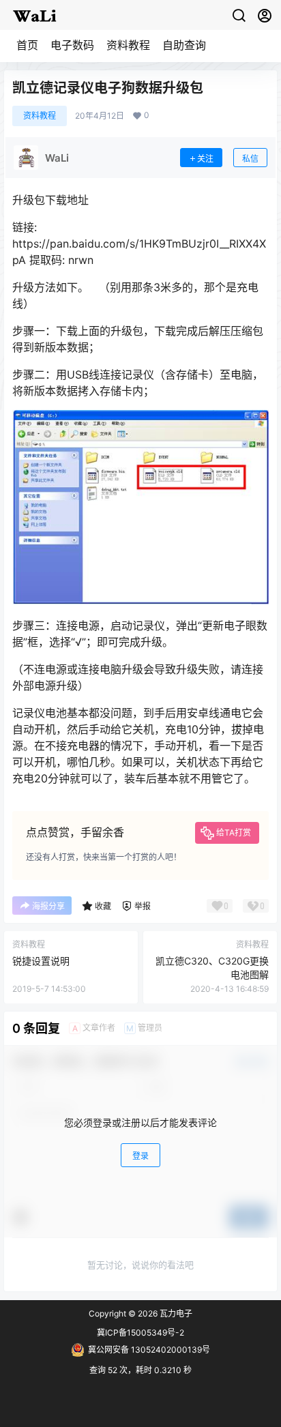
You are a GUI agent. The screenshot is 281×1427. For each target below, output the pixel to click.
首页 (27, 45)
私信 (250, 158)
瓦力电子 (175, 1313)
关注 (205, 158)
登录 (140, 1156)
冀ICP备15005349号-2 (140, 1332)
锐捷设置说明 (41, 961)
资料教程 (128, 45)
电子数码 (72, 45)
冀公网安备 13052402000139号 (149, 1349)
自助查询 (184, 45)
